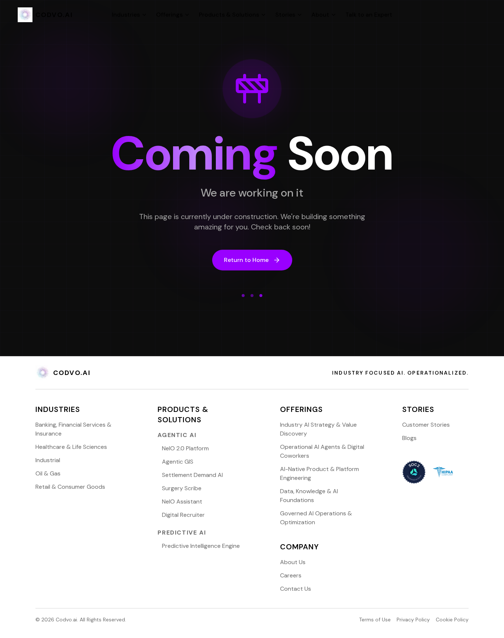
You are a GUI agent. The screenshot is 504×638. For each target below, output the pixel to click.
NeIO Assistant (182, 501)
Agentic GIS (177, 461)
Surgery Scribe (181, 488)
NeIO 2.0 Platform (185, 448)
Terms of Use (375, 619)
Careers (290, 575)
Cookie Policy (452, 619)
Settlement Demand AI (192, 475)
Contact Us (295, 589)
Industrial (47, 460)
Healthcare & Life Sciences (71, 447)
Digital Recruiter (183, 515)
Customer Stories (426, 425)
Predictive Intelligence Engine (201, 546)
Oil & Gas (48, 473)
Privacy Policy (413, 619)
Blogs (409, 438)
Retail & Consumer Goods (70, 487)
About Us (292, 562)
